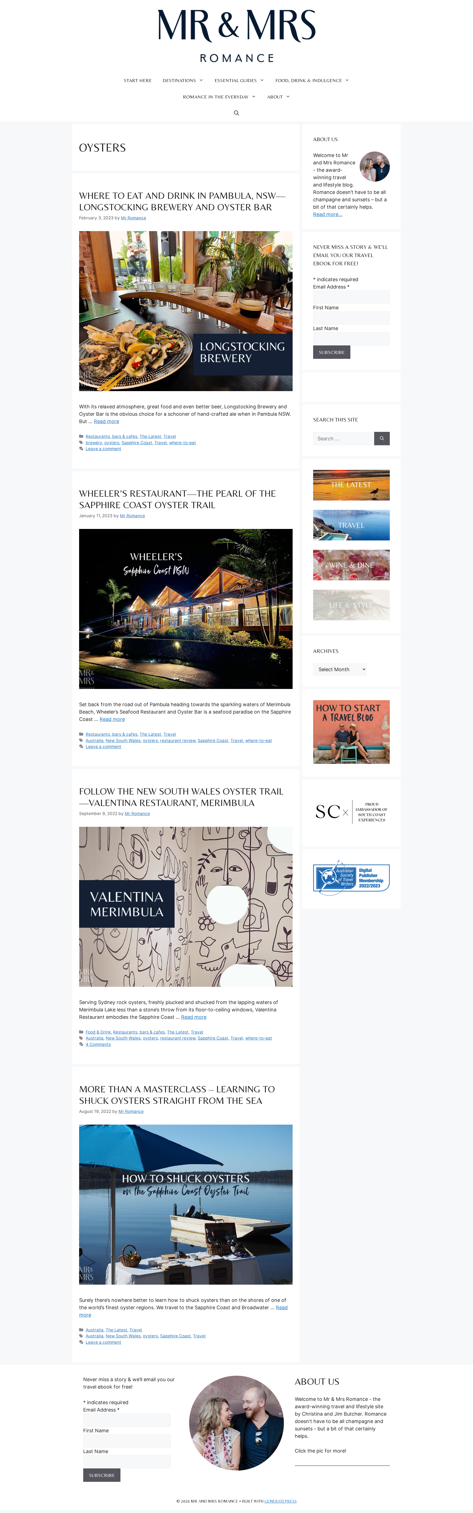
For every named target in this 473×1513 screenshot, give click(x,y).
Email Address (331, 287)
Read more (106, 421)
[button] (236, 113)
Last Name (325, 328)
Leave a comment (103, 448)
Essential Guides (236, 80)
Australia (94, 740)
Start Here (138, 80)
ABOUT (275, 97)
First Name (326, 307)
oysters (111, 442)
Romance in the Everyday (216, 97)
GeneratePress (280, 1501)
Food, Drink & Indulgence (308, 80)
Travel (169, 436)
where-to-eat (182, 442)
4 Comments (98, 1044)
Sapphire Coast (137, 442)
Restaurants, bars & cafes (111, 436)
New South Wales (123, 740)
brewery (94, 442)
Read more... (327, 214)
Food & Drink (98, 1032)
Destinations (179, 80)
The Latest (150, 436)
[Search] (382, 438)
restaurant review (177, 740)
